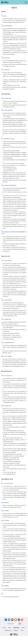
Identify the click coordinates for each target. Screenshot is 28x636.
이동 (20, 623)
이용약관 (9, 627)
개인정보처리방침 (16, 627)
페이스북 (6, 619)
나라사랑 (22, 619)
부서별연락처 (16, 630)
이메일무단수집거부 (8, 630)
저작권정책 (23, 627)
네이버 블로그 (15, 619)
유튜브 (12, 619)
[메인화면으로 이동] (5, 2)
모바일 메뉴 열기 (26, 2)
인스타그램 (19, 619)
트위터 (9, 619)
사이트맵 (21, 630)
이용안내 (4, 627)
